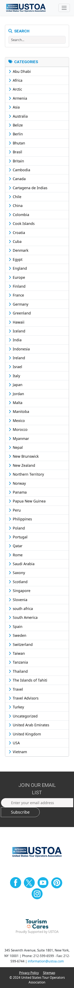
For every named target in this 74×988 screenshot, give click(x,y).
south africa (22, 608)
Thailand (20, 671)
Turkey (18, 706)
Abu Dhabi (21, 71)
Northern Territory (28, 474)
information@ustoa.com (46, 961)
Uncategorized (25, 716)
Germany (20, 304)
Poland (18, 528)
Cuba (17, 241)
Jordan (18, 393)
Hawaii (18, 322)
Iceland (18, 331)
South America (25, 617)
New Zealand (23, 465)
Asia (16, 107)
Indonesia (21, 348)
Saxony (18, 572)
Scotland (20, 581)
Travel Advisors (25, 698)
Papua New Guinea (29, 501)
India (17, 339)
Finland (18, 286)
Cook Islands (23, 223)
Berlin (17, 133)
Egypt (17, 259)
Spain (17, 626)
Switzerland (22, 644)
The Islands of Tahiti (29, 680)
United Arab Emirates (30, 724)
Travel (17, 689)
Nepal (17, 447)
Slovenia (19, 599)
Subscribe (20, 812)
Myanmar (20, 438)
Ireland (18, 357)
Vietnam (19, 751)
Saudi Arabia (23, 563)
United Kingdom (26, 734)
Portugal (20, 536)
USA (16, 742)
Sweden (19, 635)
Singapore (21, 590)
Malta (17, 402)
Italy (16, 375)
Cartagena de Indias (29, 187)
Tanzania (20, 662)
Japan (17, 384)
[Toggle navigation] (64, 8)
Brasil (17, 151)
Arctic (17, 89)
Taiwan (18, 653)
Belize (17, 125)
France (18, 295)
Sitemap (49, 973)
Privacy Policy (29, 973)
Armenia (19, 98)
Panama (19, 492)
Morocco (20, 429)
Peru (16, 510)
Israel (17, 366)
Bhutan (18, 143)
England (19, 268)
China (17, 205)
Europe (18, 277)
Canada (19, 178)
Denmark (20, 250)
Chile (16, 196)
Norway (19, 483)
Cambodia (21, 169)
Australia (20, 116)
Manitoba (20, 411)
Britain (18, 160)
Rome (17, 554)
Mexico (18, 420)
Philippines (22, 518)
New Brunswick (25, 456)
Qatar (17, 545)
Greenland (21, 313)
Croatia (18, 232)
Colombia (20, 214)
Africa (17, 80)
